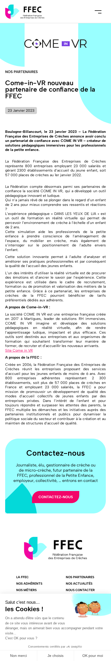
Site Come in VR (19, 350)
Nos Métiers (26, 590)
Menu (98, 11)
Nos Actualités (79, 583)
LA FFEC (22, 577)
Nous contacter (80, 590)
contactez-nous (55, 497)
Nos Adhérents (29, 583)
